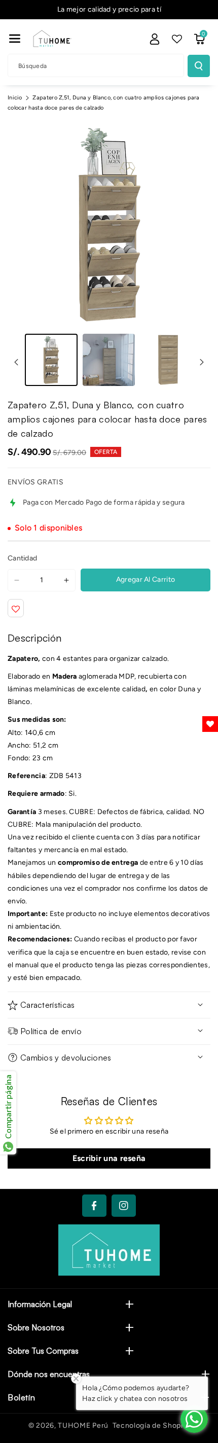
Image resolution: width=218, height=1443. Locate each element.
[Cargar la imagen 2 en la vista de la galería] (109, 360)
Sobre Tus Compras (43, 1351)
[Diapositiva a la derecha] (201, 362)
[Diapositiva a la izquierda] (16, 362)
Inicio (15, 97)
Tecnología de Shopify (151, 1425)
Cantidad (22, 558)
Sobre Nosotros (36, 1327)
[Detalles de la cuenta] (154, 39)
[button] (15, 38)
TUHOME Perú (83, 1425)
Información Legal (40, 1304)
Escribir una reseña (109, 1158)
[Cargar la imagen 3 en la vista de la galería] (166, 360)
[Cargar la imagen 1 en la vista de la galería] (51, 360)
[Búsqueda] (199, 66)
